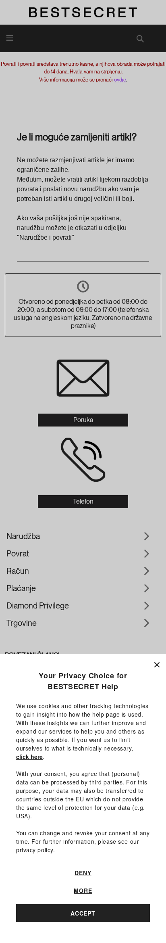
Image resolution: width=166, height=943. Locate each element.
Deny (83, 873)
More (83, 891)
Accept (83, 913)
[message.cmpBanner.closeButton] (157, 663)
